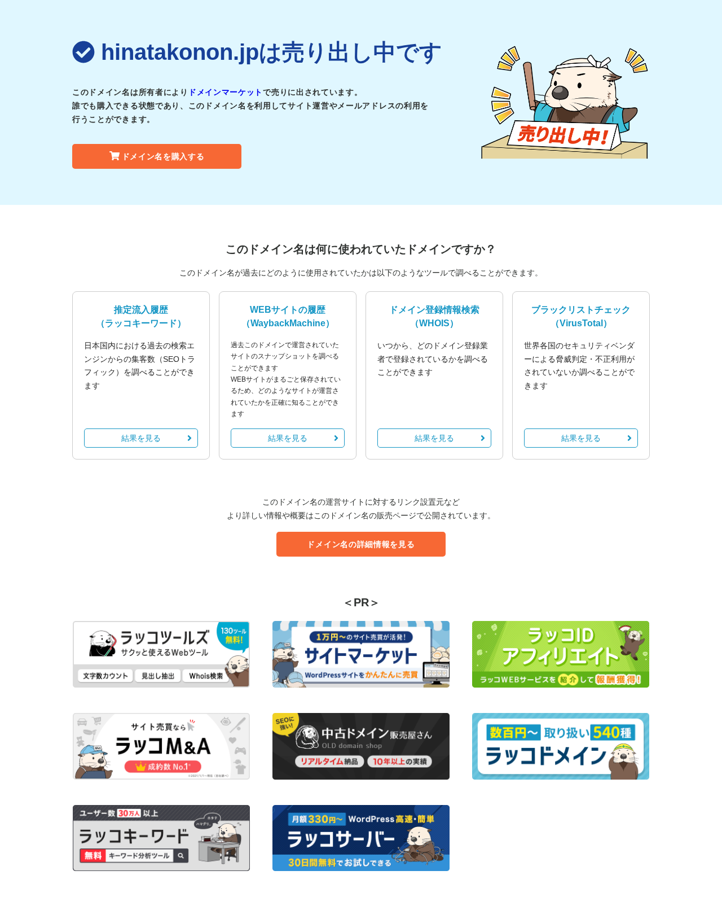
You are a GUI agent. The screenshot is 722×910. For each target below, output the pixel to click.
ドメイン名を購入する (163, 156)
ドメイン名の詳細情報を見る (361, 544)
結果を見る (141, 438)
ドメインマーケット (225, 92)
